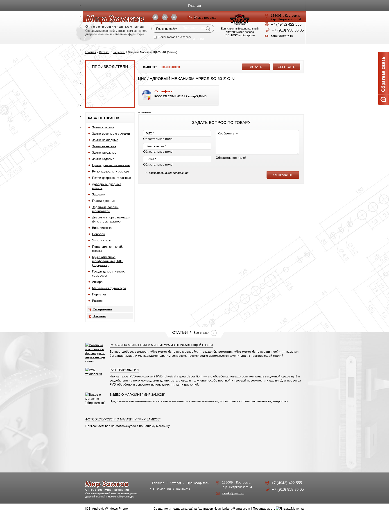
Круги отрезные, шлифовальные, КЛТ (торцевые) (107, 261)
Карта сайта (165, 17)
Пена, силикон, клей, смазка (107, 248)
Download (179, 95)
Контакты (174, 17)
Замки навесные (104, 146)
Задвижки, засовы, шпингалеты (105, 209)
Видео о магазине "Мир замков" (137, 394)
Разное (97, 300)
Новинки (99, 316)
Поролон (98, 234)
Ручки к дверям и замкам (110, 171)
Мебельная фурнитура (109, 288)
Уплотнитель (101, 240)
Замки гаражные (104, 152)
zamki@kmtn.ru (282, 36)
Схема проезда (205, 17)
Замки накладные (105, 140)
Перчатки (99, 294)
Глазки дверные (103, 200)
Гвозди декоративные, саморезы (108, 273)
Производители (110, 66)
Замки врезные (103, 127)
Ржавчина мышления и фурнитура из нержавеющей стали (161, 345)
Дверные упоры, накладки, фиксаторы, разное (111, 219)
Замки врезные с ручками (111, 133)
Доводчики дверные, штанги (107, 186)
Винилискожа (102, 227)
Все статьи (201, 332)
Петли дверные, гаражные (111, 177)
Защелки (119, 52)
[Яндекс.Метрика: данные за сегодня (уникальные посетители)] (290, 508)
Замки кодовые (103, 159)
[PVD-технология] (95, 374)
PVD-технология (124, 370)
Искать (208, 29)
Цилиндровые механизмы (111, 165)
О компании (162, 489)
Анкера (97, 282)
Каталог (104, 52)
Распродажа (102, 309)
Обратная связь (383, 78)
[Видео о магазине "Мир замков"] (95, 402)
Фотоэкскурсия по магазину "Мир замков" (123, 419)
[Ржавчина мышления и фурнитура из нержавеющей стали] (96, 361)
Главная (194, 5)
